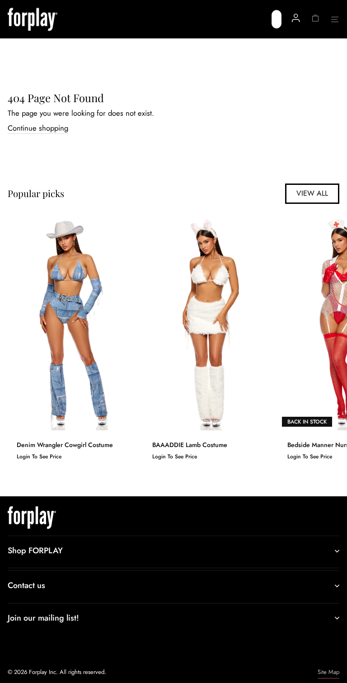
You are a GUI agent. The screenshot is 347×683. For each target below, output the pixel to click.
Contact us (26, 585)
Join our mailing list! (43, 618)
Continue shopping (38, 128)
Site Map (328, 672)
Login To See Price (39, 456)
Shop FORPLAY (35, 550)
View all (312, 193)
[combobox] (276, 19)
